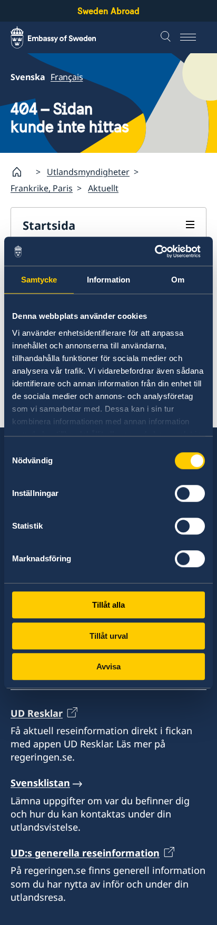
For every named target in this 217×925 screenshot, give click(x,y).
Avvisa (108, 666)
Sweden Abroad (108, 11)
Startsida (49, 225)
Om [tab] (177, 279)
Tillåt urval (109, 635)
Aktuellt (103, 188)
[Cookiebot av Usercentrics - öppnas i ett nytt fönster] (159, 251)
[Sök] (167, 37)
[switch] (190, 493)
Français (67, 77)
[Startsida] (21, 171)
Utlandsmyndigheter (88, 172)
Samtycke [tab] (39, 279)
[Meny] (193, 37)
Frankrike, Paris (42, 188)
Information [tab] (108, 279)
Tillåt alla (108, 604)
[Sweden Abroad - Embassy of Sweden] (63, 37)
